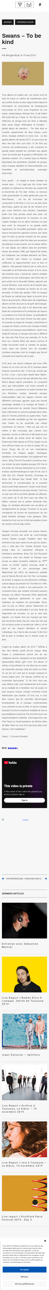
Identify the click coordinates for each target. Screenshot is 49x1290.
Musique (8, 22)
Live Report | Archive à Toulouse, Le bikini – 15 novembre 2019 (19, 1108)
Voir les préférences (24, 1284)
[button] (45, 1241)
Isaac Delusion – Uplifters (21, 1054)
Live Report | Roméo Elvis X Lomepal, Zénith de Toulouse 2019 (23, 1000)
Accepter (24, 1269)
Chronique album (25, 22)
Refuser (24, 1276)
